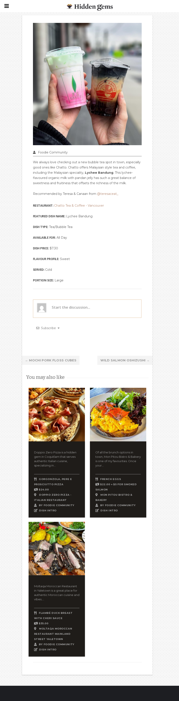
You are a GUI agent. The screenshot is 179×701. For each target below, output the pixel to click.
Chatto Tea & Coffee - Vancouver (79, 206)
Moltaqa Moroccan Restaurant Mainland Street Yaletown (53, 634)
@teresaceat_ (107, 194)
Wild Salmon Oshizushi (125, 360)
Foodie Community (53, 152)
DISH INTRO (48, 510)
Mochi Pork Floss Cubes (50, 360)
